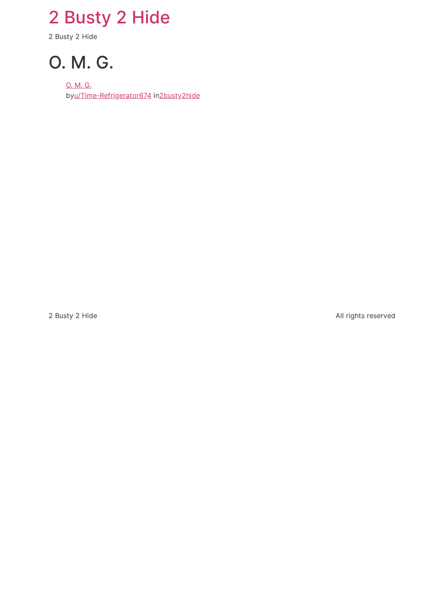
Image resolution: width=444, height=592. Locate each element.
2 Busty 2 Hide (109, 17)
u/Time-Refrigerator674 (112, 95)
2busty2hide (179, 95)
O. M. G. (78, 85)
